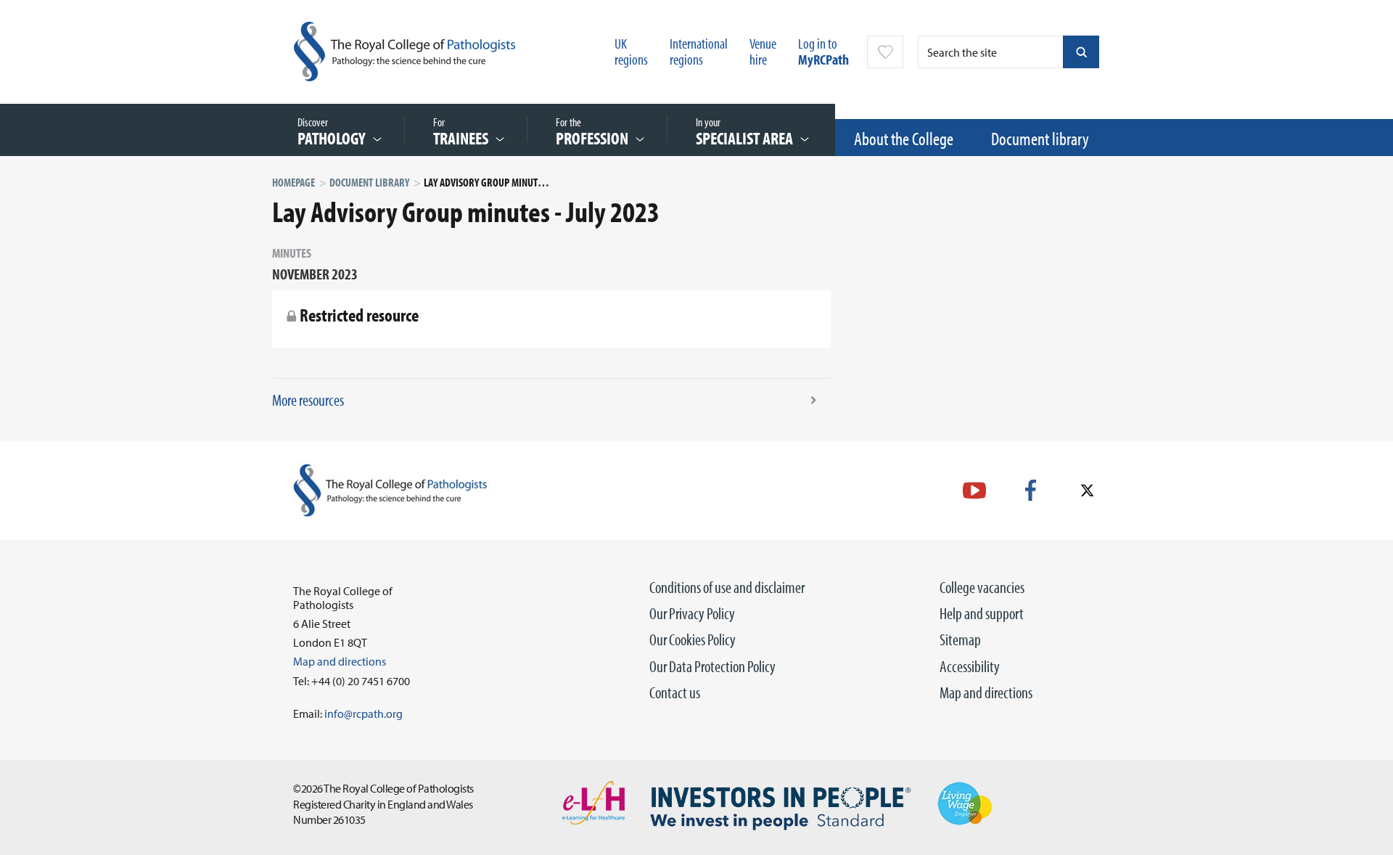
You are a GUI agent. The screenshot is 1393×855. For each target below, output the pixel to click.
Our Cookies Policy (692, 639)
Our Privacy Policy (692, 613)
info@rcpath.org (363, 713)
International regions (699, 51)
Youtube (974, 490)
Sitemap (960, 639)
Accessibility (970, 666)
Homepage (293, 182)
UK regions (631, 51)
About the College (903, 138)
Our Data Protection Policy (712, 666)
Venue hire (762, 51)
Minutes (291, 253)
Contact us (674, 692)
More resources (308, 400)
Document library (1040, 138)
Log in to (823, 51)
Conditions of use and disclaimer (727, 587)
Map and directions (986, 692)
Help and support (982, 613)
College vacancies (982, 587)
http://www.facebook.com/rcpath (1030, 490)
